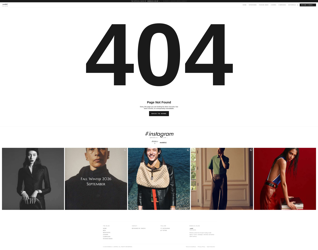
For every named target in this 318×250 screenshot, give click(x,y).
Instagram (166, 228)
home (244, 5)
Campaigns (282, 5)
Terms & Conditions (191, 246)
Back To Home (159, 113)
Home (105, 228)
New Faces (106, 232)
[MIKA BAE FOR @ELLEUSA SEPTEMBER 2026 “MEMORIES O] (33, 179)
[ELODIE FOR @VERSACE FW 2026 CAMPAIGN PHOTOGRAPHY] (285, 179)
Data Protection (211, 246)
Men (104, 230)
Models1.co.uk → (154, 1)
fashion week (264, 5)
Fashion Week (108, 238)
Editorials (292, 5)
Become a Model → (308, 5)
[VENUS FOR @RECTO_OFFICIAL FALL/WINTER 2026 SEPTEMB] (96, 179)
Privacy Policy (201, 246)
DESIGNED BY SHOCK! (139, 228)
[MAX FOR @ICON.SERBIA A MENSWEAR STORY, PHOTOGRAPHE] (159, 179)
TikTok (164, 230)
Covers (273, 5)
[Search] (297, 5)
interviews (253, 5)
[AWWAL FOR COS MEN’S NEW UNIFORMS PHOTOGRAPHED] (222, 179)
